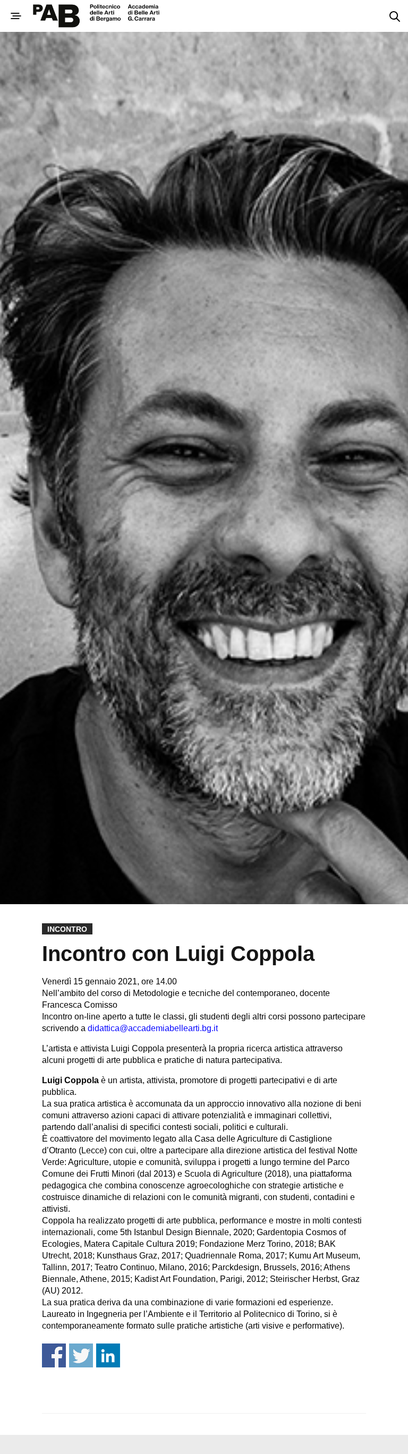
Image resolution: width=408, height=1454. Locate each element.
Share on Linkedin (108, 1355)
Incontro (67, 929)
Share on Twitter (81, 1355)
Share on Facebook (54, 1355)
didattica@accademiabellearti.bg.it (153, 1028)
